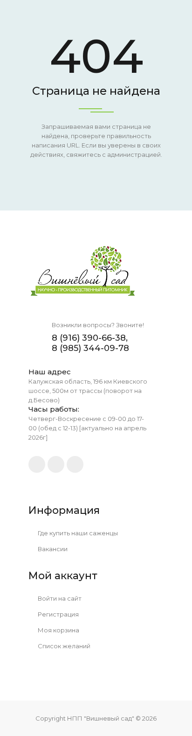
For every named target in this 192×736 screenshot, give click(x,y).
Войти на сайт (59, 598)
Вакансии (52, 549)
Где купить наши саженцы (77, 533)
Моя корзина (57, 630)
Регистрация (57, 614)
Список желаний (63, 646)
